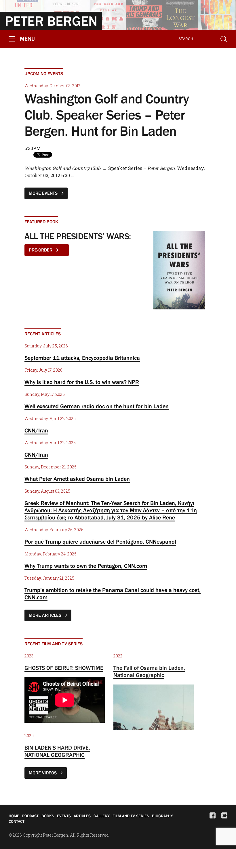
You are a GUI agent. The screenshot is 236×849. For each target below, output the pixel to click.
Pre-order (41, 249)
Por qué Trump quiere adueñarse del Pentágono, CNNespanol (100, 541)
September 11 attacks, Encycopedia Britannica (82, 358)
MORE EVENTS (44, 193)
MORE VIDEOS (43, 772)
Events (64, 816)
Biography (162, 816)
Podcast (30, 816)
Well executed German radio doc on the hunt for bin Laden (96, 406)
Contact (16, 821)
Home (14, 816)
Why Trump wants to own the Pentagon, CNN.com (85, 566)
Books (47, 816)
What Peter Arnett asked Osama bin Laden (77, 479)
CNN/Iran (36, 430)
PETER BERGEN (51, 21)
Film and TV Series (131, 816)
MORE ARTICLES (45, 615)
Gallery (102, 816)
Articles (82, 816)
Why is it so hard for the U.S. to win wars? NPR (81, 382)
